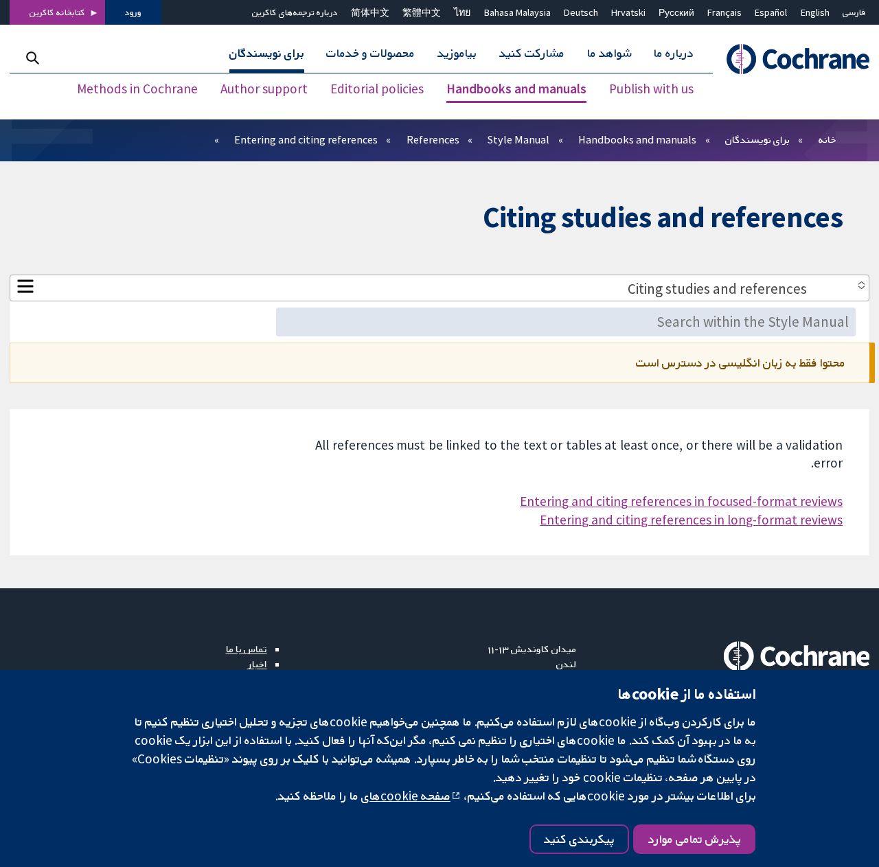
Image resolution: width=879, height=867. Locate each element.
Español (771, 12)
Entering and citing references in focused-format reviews (681, 501)
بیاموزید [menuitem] (457, 53)
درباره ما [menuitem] (674, 53)
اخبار (257, 664)
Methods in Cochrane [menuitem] (137, 89)
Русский (676, 12)
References (433, 139)
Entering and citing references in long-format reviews (691, 519)
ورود (133, 12)
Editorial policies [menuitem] (377, 89)
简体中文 (370, 12)
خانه (827, 139)
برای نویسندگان (757, 139)
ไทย (462, 12)
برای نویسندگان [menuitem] (266, 53)
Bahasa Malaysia (517, 12)
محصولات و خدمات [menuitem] (370, 53)
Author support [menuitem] (264, 89)
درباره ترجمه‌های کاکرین (295, 12)
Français (724, 12)
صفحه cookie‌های (405, 795)
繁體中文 (421, 12)
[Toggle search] (32, 58)
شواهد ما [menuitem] (609, 53)
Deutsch (581, 12)
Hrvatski (628, 12)
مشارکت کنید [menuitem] (531, 53)
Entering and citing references (306, 139)
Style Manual (518, 139)
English (815, 12)
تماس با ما (246, 649)
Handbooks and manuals (637, 139)
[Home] (791, 59)
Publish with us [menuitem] (651, 89)
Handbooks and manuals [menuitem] (516, 89)
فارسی (854, 12)
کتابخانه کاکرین (57, 12)
